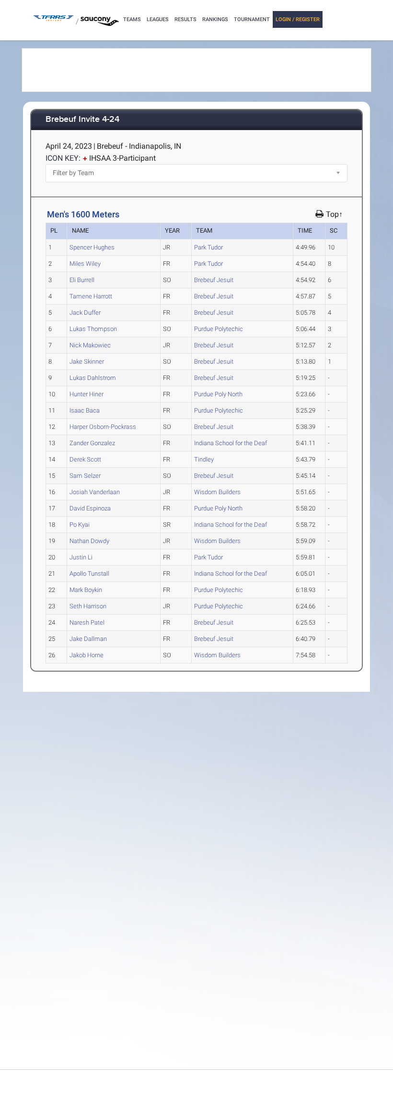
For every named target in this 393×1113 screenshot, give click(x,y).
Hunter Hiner (86, 394)
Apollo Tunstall (89, 573)
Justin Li (80, 557)
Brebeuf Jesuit (213, 280)
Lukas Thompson (93, 328)
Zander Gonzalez (92, 443)
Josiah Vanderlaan (94, 492)
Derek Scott (85, 459)
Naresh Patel (86, 622)
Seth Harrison (87, 606)
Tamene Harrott (90, 296)
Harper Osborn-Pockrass (102, 426)
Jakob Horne (86, 655)
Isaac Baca (84, 410)
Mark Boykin (85, 589)
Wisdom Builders (217, 492)
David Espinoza (90, 508)
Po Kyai (79, 524)
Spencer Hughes (92, 247)
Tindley (204, 459)
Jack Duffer (85, 312)
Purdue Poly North (218, 394)
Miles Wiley (85, 263)
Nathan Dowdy (89, 541)
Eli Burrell (81, 280)
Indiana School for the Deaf (230, 443)
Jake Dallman (88, 638)
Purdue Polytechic (218, 328)
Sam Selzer (85, 475)
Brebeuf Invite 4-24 (82, 119)
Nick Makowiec (90, 345)
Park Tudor (208, 247)
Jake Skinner (86, 361)
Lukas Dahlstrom (92, 377)
